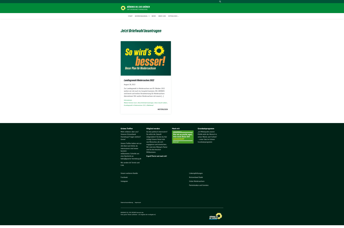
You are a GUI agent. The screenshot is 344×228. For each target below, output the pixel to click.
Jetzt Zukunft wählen (161, 103)
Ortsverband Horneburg (137, 9)
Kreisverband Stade (196, 177)
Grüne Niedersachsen (196, 181)
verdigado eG (152, 214)
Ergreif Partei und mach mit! (156, 156)
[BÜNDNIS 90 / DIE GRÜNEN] (123, 8)
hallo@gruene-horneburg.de (131, 159)
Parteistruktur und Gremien (198, 185)
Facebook (124, 177)
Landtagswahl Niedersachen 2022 (139, 80)
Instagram (124, 181)
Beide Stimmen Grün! (131, 103)
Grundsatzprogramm (205, 142)
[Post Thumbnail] (146, 58)
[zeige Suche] (220, 1)
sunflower (134, 214)
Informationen (128, 100)
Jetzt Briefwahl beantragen (146, 103)
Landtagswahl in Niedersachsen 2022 (135, 105)
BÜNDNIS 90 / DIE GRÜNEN (138, 7)
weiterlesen (163, 109)
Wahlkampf (150, 105)
